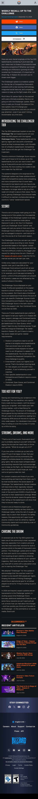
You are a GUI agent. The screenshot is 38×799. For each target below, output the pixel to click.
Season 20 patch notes (13, 256)
